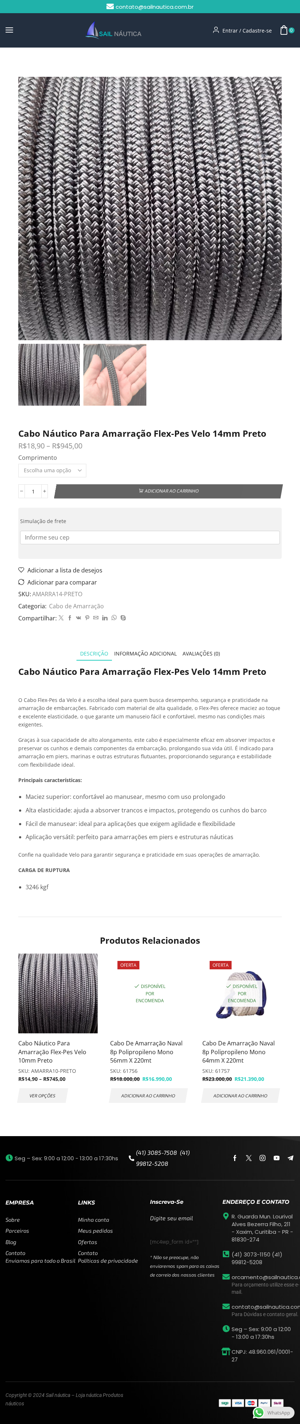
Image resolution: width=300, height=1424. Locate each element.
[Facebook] (69, 618)
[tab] (94, 653)
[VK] (78, 618)
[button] (9, 30)
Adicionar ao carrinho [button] (148, 1095)
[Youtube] (277, 1158)
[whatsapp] (114, 618)
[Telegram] (290, 1158)
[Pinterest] (87, 618)
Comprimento (37, 458)
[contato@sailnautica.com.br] (226, 1306)
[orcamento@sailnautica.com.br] (226, 1277)
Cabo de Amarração (62, 62)
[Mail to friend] (95, 618)
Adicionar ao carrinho (171, 491)
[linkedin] (104, 618)
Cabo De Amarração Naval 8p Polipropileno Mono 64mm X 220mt (238, 1052)
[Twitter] (61, 618)
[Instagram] (263, 1158)
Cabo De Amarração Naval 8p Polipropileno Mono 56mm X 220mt (146, 1052)
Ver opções (42, 1095)
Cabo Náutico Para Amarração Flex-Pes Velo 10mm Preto (52, 1052)
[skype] (122, 618)
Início (25, 62)
